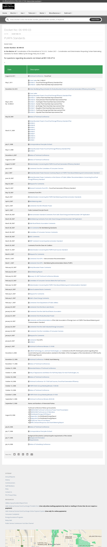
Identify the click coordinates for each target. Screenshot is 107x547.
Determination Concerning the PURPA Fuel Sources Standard (49, 250)
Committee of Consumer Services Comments (44, 232)
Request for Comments (37, 184)
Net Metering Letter (36, 201)
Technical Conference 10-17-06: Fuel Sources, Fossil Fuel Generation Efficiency (54, 381)
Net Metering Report (36, 272)
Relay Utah (8, 520)
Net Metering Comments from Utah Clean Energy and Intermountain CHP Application (56, 219)
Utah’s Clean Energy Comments (39, 298)
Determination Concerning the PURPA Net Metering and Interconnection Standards (55, 197)
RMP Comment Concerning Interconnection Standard (46, 241)
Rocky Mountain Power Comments (40, 267)
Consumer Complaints (12, 514)
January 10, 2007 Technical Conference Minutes (44, 276)
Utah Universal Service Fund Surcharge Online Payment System (35, 511)
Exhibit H (32, 112)
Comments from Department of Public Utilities (44, 303)
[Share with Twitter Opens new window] (14, 454)
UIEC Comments (34, 236)
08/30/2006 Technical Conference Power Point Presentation (49, 410)
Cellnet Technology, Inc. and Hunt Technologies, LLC (46, 351)
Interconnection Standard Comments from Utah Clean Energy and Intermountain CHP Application (60, 214)
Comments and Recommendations (41, 320)
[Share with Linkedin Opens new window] (27, 454)
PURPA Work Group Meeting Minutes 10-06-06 (44, 386)
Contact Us (8, 492)
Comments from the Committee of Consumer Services (46, 168)
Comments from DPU (36, 259)
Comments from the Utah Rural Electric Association (45, 311)
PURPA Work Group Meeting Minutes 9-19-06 (44, 395)
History (7, 480)
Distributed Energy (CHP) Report (41, 414)
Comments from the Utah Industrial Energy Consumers (47, 327)
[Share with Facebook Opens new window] (19, 454)
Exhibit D (32, 104)
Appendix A (34, 416)
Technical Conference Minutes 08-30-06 (42, 399)
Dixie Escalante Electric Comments (40, 289)
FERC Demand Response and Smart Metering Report (47, 422)
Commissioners (10, 483)
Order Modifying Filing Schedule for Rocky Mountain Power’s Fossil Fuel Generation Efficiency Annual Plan (63, 89)
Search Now (95, 19)
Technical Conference (36, 76)
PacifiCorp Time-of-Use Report (40, 420)
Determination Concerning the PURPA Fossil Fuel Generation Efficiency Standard (55, 164)
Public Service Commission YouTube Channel (19, 523)
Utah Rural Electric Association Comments (42, 223)
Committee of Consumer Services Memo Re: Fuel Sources (48, 281)
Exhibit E (32, 106)
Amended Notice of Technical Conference (43, 368)
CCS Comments (34, 228)
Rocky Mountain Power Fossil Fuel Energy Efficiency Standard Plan (50, 149)
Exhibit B (32, 85)
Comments (33, 340)
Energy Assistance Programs (14, 517)
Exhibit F (32, 108)
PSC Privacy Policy (10, 495)
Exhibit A (32, 82)
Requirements (34, 440)
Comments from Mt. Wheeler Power (41, 206)
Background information (37, 438)
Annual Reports (10, 477)
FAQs (7, 489)
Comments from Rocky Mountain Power (42, 316)
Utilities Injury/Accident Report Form (16, 503)
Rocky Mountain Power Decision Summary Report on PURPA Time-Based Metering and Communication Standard (64, 173)
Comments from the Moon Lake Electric (42, 307)
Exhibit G (32, 110)
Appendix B (34, 418)
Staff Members (10, 486)
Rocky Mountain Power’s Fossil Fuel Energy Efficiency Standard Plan (50, 95)
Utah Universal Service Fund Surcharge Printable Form (51, 507)
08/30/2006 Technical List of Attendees (43, 412)
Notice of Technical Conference (39, 117)
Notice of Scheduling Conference (40, 444)
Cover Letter (33, 80)
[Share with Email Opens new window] (32, 454)
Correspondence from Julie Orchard (41, 144)
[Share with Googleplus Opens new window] (23, 454)
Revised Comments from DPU (39, 188)
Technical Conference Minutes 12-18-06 (42, 346)
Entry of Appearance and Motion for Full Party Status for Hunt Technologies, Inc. (54, 373)
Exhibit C (32, 102)
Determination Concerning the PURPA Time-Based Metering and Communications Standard (58, 285)
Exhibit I (32, 140)
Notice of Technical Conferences (40, 364)
